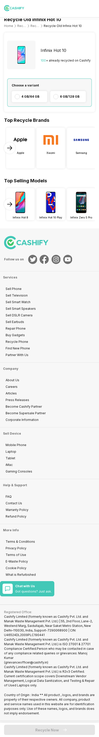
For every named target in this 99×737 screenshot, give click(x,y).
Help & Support (15, 485)
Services (10, 277)
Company (10, 369)
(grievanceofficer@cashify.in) (26, 662)
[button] (49, 730)
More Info (11, 530)
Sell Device (12, 433)
